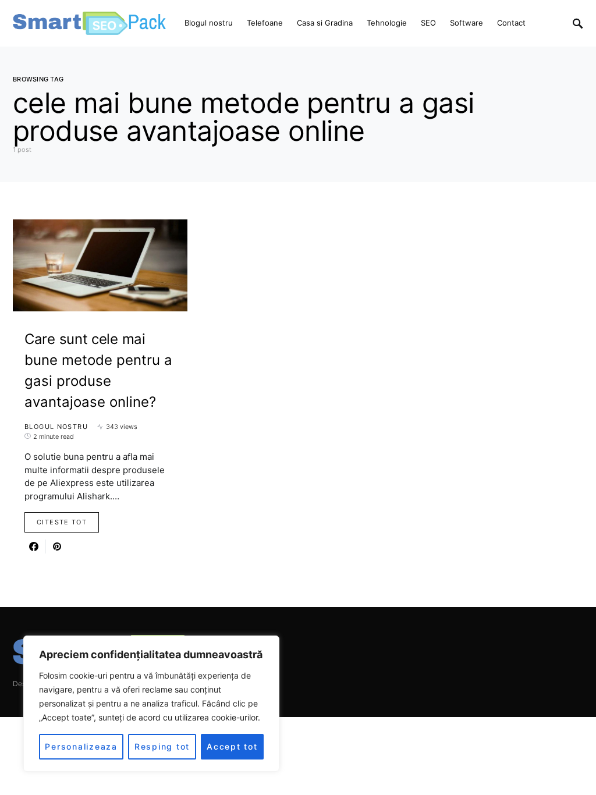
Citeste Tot (62, 522)
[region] (151, 704)
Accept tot (232, 746)
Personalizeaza (81, 746)
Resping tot (162, 746)
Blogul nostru (56, 427)
